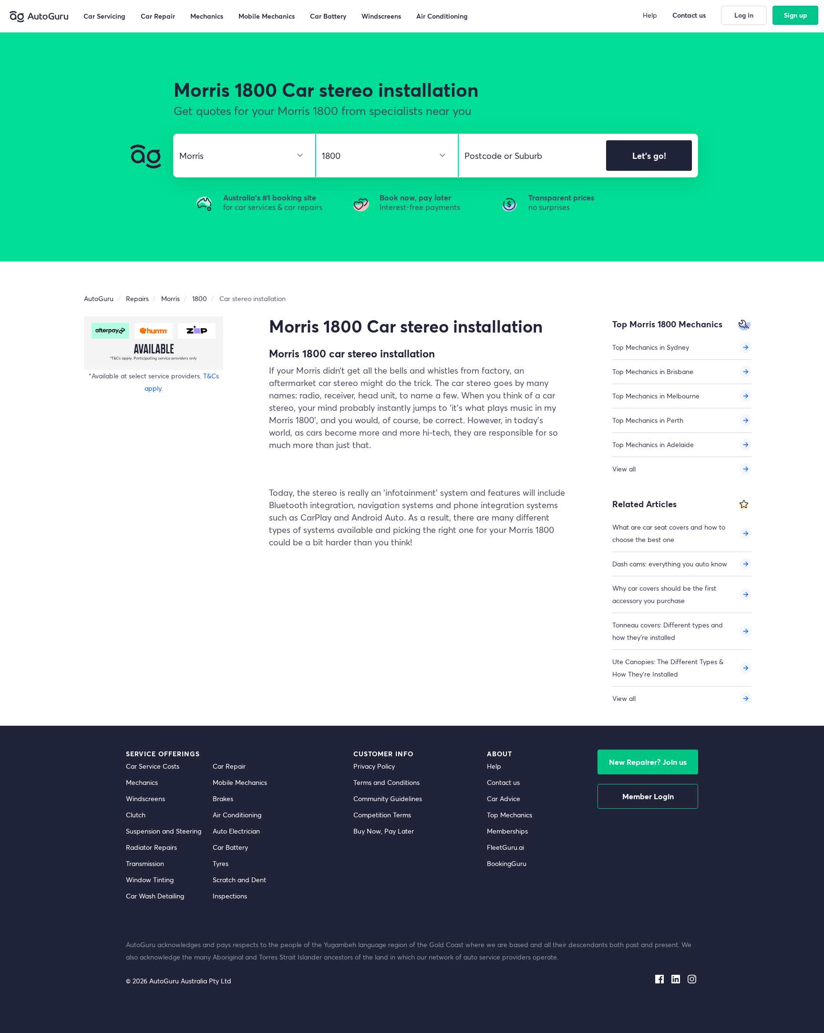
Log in (743, 15)
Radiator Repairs (151, 847)
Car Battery (230, 847)
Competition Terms (382, 814)
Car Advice (503, 798)
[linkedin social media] (676, 977)
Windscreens (145, 798)
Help (494, 766)
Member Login (648, 796)
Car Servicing (104, 16)
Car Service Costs (152, 766)
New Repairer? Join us (648, 762)
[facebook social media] (659, 977)
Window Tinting (150, 879)
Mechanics (142, 782)
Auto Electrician (236, 830)
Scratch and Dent (239, 879)
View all (624, 468)
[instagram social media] (692, 977)
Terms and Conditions (386, 782)
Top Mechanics (509, 814)
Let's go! (649, 155)
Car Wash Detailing (155, 895)
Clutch (135, 814)
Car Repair (229, 766)
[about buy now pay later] (153, 342)
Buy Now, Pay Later (383, 830)
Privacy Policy (374, 766)
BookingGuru (506, 863)
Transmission (145, 863)
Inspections (230, 895)
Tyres (220, 863)
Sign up (795, 15)
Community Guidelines (387, 798)
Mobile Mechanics (240, 782)
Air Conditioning (237, 814)
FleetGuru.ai (505, 847)
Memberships (507, 830)
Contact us (503, 782)
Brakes (223, 798)
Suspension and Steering (163, 830)
